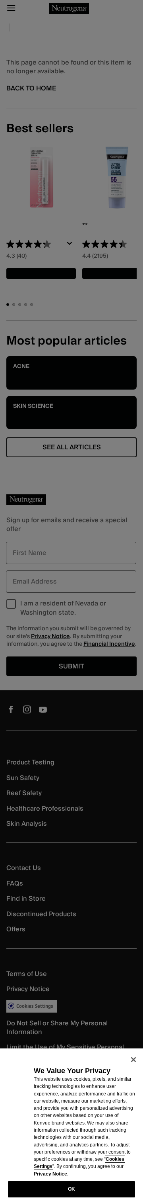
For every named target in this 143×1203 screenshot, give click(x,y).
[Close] (133, 1059)
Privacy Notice (50, 1174)
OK (71, 1189)
